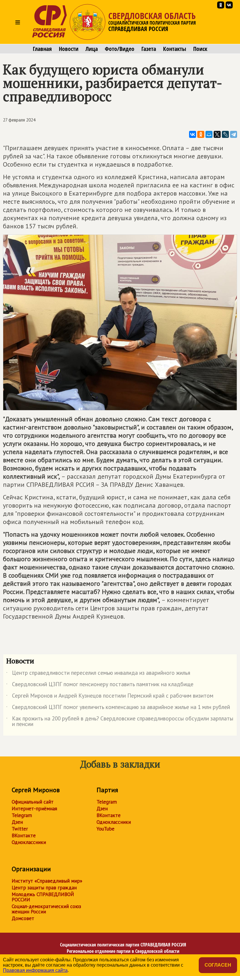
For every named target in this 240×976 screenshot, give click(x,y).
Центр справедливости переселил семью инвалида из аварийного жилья (98, 674)
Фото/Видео (119, 49)
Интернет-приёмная (34, 808)
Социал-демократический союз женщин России (46, 909)
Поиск (200, 49)
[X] (217, 134)
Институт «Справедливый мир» (47, 880)
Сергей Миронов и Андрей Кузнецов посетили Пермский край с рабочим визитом (109, 697)
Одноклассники (29, 842)
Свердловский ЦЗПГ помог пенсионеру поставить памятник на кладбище (99, 685)
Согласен (218, 965)
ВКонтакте (24, 835)
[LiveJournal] (225, 134)
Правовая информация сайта (35, 970)
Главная (42, 49)
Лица (91, 49)
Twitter (20, 828)
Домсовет (23, 918)
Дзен (17, 822)
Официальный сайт (33, 801)
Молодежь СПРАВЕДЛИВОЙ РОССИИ (43, 897)
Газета (148, 49)
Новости (68, 49)
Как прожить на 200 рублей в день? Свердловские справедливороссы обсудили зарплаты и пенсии (119, 721)
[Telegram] (233, 134)
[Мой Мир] (208, 134)
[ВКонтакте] (192, 134)
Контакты (174, 49)
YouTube (105, 828)
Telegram (22, 815)
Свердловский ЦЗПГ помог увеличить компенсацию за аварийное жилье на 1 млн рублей (118, 708)
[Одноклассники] (200, 134)
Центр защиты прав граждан (44, 887)
